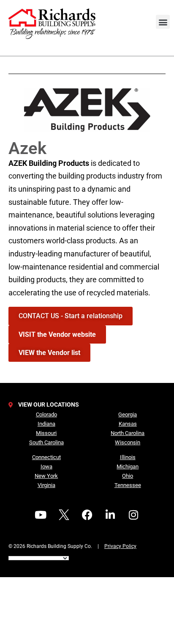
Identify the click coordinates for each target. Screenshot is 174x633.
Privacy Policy (120, 546)
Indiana (46, 424)
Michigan (128, 466)
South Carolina (46, 442)
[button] (163, 22)
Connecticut (46, 457)
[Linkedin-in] (110, 514)
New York (46, 476)
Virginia (46, 485)
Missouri (46, 433)
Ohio (127, 476)
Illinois (128, 457)
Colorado (46, 414)
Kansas (128, 424)
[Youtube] (40, 514)
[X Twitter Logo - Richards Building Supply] (63, 514)
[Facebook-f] (87, 514)
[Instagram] (133, 514)
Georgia (127, 414)
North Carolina (127, 433)
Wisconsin (127, 442)
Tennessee (127, 485)
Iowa (46, 466)
